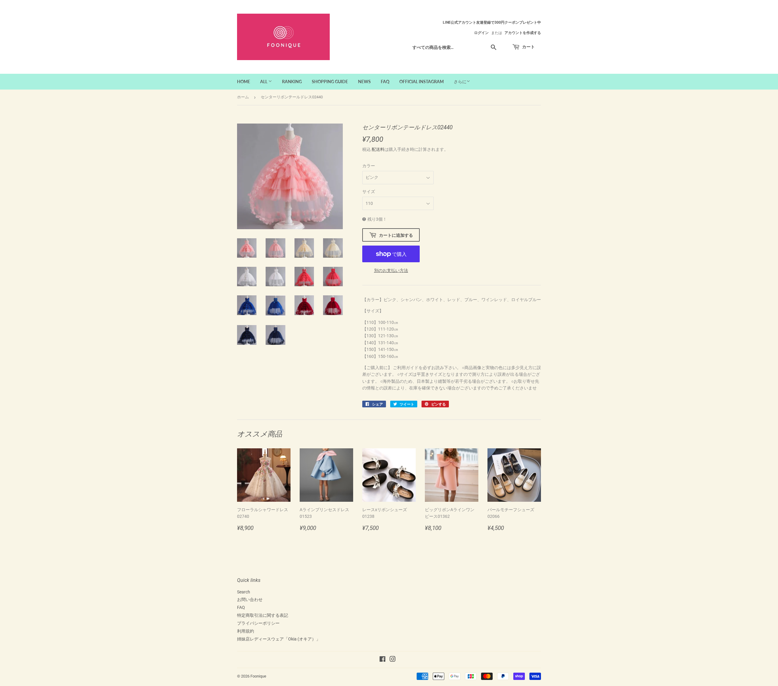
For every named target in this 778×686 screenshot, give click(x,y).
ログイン (481, 33)
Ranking (292, 81)
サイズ (368, 191)
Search (243, 591)
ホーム (243, 97)
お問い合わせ (250, 599)
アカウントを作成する (522, 33)
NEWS (364, 81)
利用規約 (245, 631)
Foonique (258, 676)
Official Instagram (421, 81)
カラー (368, 165)
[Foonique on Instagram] (393, 659)
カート (528, 46)
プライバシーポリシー (258, 623)
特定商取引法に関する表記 (262, 615)
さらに (460, 81)
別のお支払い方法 (391, 270)
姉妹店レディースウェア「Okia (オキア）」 (278, 639)
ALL (264, 81)
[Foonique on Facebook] (382, 659)
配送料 (378, 149)
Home (243, 81)
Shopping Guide (330, 81)
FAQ (385, 81)
